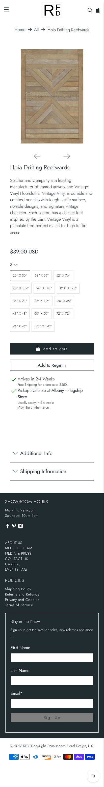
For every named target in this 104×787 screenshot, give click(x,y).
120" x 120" (43, 326)
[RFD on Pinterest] (13, 527)
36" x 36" (64, 300)
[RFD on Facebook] (7, 527)
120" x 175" (68, 288)
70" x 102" (21, 288)
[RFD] (52, 10)
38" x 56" (42, 275)
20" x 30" (20, 275)
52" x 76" (63, 275)
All (36, 29)
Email (17, 693)
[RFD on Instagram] (20, 527)
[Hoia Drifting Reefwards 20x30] (52, 96)
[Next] (67, 156)
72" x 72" (63, 313)
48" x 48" (20, 313)
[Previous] (37, 156)
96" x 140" (44, 288)
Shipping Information (43, 471)
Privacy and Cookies (22, 599)
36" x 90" (20, 300)
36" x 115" (42, 300)
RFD (26, 745)
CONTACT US (16, 558)
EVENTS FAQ (16, 569)
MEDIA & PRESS (18, 553)
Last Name (20, 670)
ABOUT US (13, 542)
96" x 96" (20, 326)
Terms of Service (19, 604)
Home (20, 29)
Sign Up (52, 717)
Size (14, 265)
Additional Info (36, 453)
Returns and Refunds (22, 594)
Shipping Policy (18, 588)
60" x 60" (41, 313)
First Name (20, 648)
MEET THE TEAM (18, 548)
